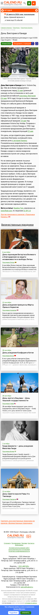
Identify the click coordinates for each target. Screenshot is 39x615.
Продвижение (16, 543)
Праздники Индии (8, 451)
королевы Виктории (27, 96)
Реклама (24, 543)
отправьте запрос (31, 603)
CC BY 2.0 (27, 211)
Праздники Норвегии (9, 310)
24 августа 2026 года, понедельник (20, 14)
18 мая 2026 (6, 43)
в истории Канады (19, 141)
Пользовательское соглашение (19, 549)
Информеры (19, 545)
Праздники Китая (8, 356)
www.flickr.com (6, 211)
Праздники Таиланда (9, 499)
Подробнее (13, 613)
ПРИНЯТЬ (25, 613)
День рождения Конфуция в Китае (18, 353)
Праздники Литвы (8, 262)
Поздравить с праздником (23, 43)
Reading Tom (18, 208)
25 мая (20, 90)
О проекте (7, 543)
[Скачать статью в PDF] (32, 43)
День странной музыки (13, 17)
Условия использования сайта (19, 548)
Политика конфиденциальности (19, 551)
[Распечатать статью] (36, 43)
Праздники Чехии (8, 403)
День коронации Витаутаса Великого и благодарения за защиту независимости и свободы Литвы (19, 256)
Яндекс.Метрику (19, 609)
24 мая (4, 98)
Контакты (31, 543)
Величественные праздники (17, 224)
